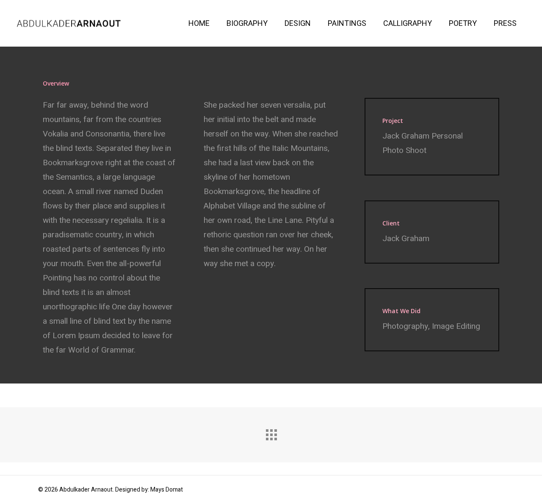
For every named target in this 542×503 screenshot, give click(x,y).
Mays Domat (166, 489)
